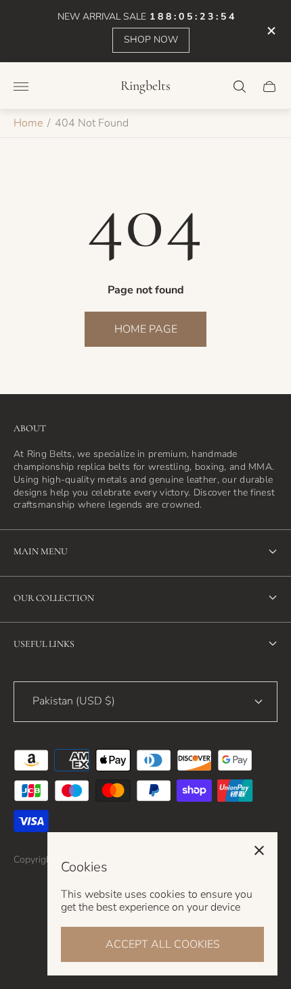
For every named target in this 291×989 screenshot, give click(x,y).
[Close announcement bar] (270, 30)
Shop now (151, 39)
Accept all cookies (163, 944)
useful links (44, 644)
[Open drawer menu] (21, 86)
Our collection (54, 598)
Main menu (41, 551)
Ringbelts (145, 86)
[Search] (239, 86)
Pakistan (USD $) (73, 701)
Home (28, 123)
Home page (145, 329)
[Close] (259, 850)
